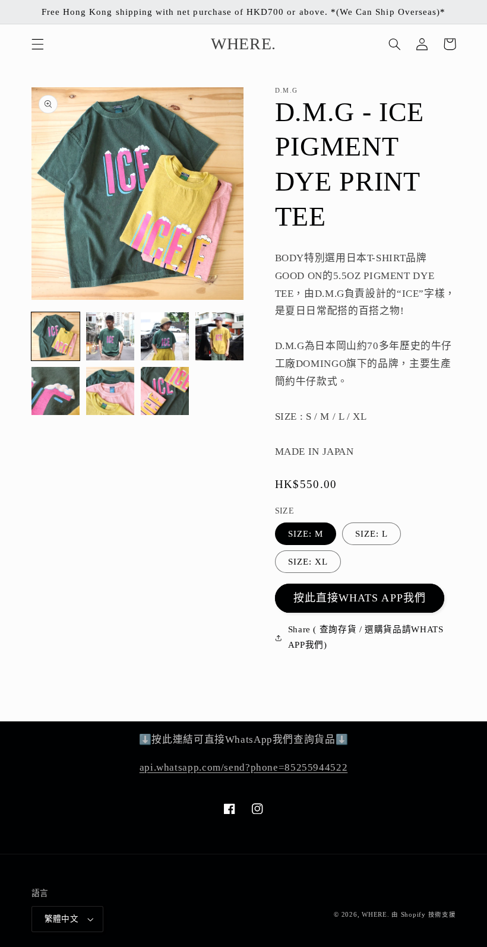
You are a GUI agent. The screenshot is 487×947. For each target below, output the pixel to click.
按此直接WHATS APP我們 (359, 598)
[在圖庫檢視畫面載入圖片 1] (55, 336)
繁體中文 (62, 918)
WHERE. (376, 914)
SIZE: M (305, 534)
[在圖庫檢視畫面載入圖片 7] (165, 391)
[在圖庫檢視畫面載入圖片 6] (110, 391)
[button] (37, 44)
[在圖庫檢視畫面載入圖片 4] (219, 336)
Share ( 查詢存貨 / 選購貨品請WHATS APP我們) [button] (366, 637)
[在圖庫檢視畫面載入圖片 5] (55, 391)
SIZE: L (371, 534)
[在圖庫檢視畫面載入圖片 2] (110, 336)
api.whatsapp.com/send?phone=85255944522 (244, 767)
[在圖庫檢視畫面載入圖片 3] (165, 336)
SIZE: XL (308, 561)
